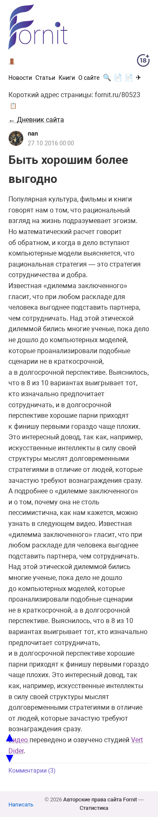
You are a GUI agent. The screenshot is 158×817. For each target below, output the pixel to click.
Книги (67, 78)
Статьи (45, 78)
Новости (20, 78)
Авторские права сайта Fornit (100, 799)
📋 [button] (13, 105)
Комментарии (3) (32, 770)
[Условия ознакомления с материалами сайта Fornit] (143, 62)
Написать (20, 804)
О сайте (88, 78)
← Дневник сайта (36, 120)
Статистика (94, 808)
